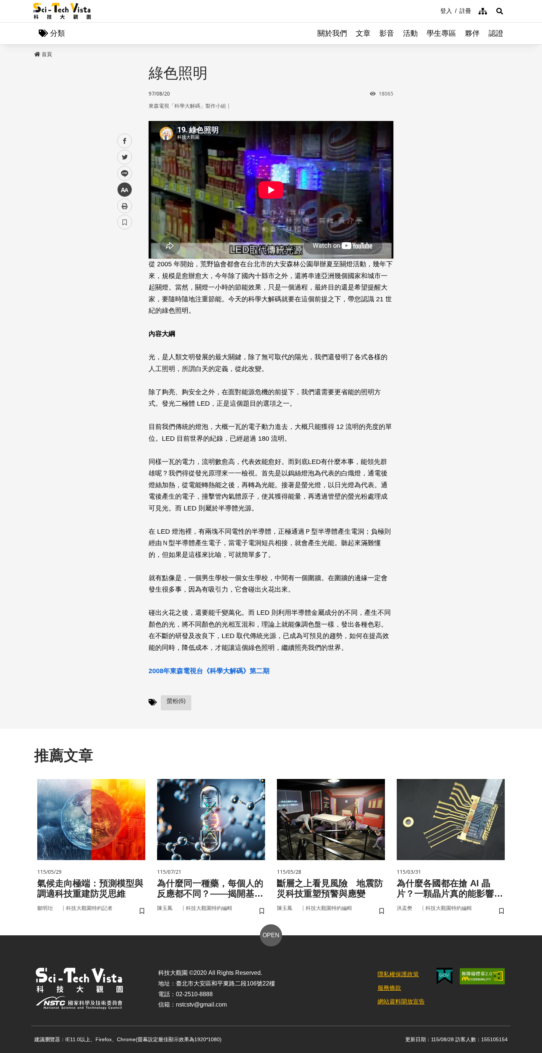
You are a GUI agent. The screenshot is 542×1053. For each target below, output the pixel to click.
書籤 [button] (124, 222)
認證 (496, 33)
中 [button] (125, 190)
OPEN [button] (271, 935)
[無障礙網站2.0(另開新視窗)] (482, 976)
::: (435, 10)
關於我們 (332, 33)
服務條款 (389, 988)
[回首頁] (62, 11)
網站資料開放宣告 (401, 1001)
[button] (500, 11)
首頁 (47, 54)
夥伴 (472, 33)
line (122, 173)
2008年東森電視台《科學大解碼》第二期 (209, 671)
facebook (125, 141)
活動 (410, 33)
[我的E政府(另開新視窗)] (444, 976)
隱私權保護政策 (398, 974)
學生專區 (441, 33)
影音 (386, 33)
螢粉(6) (176, 701)
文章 (363, 33)
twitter (125, 157)
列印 (124, 205)
